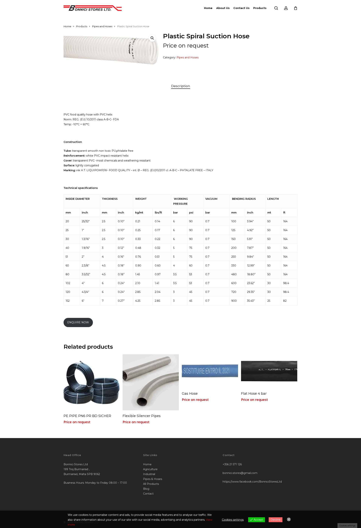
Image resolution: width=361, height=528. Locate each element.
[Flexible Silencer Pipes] (151, 382)
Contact (148, 493)
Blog (146, 488)
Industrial (149, 474)
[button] (152, 38)
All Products (151, 484)
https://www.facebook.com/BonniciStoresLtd (252, 481)
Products (81, 26)
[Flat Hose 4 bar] (269, 371)
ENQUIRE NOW (78, 322)
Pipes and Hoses (102, 26)
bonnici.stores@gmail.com (240, 473)
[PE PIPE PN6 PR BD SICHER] (92, 382)
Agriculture (150, 469)
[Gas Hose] (210, 371)
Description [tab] (180, 86)
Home (67, 26)
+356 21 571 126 (232, 464)
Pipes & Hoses (152, 479)
